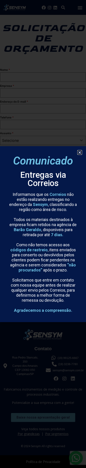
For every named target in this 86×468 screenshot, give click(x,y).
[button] (79, 152)
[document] (43, 234)
